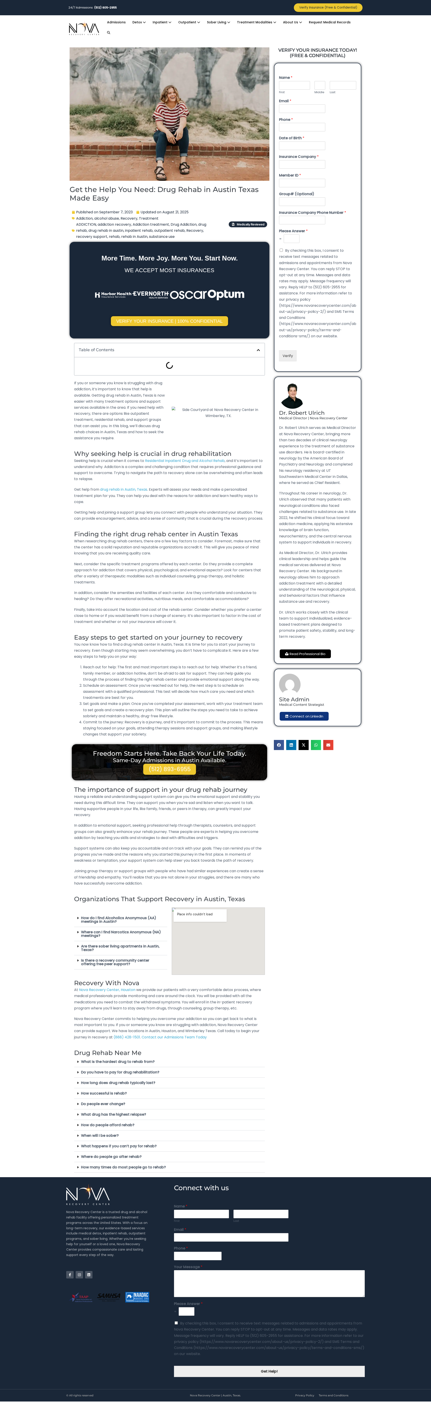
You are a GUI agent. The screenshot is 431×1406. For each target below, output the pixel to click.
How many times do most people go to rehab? (123, 1167)
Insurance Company (299, 157)
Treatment (148, 218)
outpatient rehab (169, 230)
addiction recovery (114, 224)
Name (285, 77)
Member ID (290, 175)
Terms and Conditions (333, 1395)
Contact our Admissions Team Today (174, 1037)
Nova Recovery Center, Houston (107, 989)
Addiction (84, 218)
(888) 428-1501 (127, 1037)
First (282, 92)
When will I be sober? (100, 1135)
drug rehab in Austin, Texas (123, 489)
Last (332, 92)
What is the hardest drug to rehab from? (118, 1061)
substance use (162, 236)
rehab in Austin (134, 236)
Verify (288, 355)
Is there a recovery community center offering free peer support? (115, 962)
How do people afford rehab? (107, 1125)
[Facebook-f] (70, 1274)
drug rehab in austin (105, 230)
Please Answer (293, 231)
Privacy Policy (304, 1395)
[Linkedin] (88, 1274)
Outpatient (187, 22)
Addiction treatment (151, 224)
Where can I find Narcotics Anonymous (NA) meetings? (121, 933)
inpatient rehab (139, 230)
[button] (109, 33)
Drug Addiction (184, 224)
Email (285, 101)
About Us (291, 22)
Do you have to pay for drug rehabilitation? (120, 1072)
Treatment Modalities (255, 22)
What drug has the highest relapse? (113, 1114)
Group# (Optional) (296, 194)
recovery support (91, 236)
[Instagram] (79, 1274)
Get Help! (269, 1371)
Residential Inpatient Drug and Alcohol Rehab (185, 460)
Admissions (116, 22)
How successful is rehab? (104, 1093)
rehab (114, 236)
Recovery (129, 218)
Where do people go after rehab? (111, 1156)
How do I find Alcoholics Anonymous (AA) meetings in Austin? (118, 919)
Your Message (188, 1267)
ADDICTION (86, 224)
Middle (319, 92)
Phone (286, 119)
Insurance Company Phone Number (312, 212)
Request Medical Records (330, 22)
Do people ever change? (103, 1103)
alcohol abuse (106, 218)
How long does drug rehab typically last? (118, 1082)
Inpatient (160, 22)
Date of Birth (291, 138)
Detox (137, 22)
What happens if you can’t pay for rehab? (119, 1146)
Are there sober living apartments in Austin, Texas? (120, 948)
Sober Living (217, 22)
